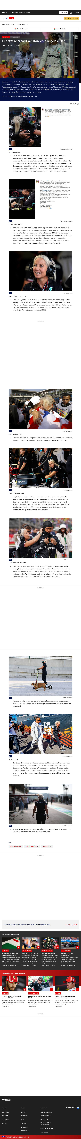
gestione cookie (46, 1112)
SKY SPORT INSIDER (71, 18)
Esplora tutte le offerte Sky (20, 12)
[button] (37, 1137)
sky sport (5, 1112)
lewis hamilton (32, 846)
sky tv (23, 1112)
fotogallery (15, 846)
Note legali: (43, 1108)
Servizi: (23, 1108)
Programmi (25, 1131)
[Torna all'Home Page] (10, 18)
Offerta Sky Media (46, 1128)
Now (22, 1119)
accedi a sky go (71, 1107)
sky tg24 (5, 1116)
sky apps (24, 1116)
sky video (5, 1119)
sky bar (23, 1123)
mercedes (47, 846)
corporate (44, 1132)
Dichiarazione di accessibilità (45, 1123)
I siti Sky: (4, 1108)
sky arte (5, 1123)
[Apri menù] (3, 18)
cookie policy (45, 1116)
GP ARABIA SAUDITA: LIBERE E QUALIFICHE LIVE (19, 96)
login (77, 12)
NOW (39, 92)
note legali (44, 1119)
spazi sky (24, 1127)
